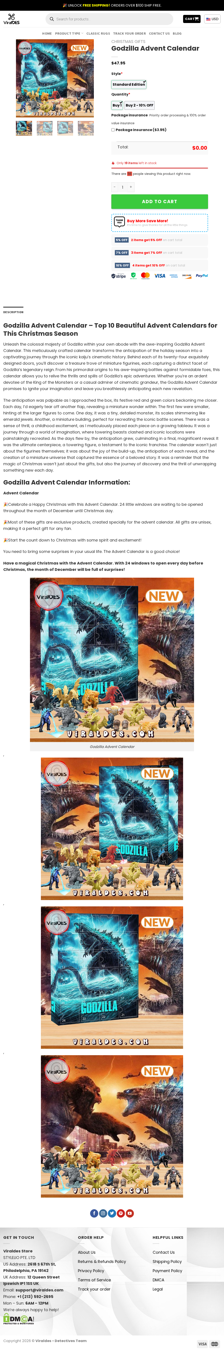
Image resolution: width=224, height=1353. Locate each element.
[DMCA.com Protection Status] (18, 1318)
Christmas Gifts (128, 41)
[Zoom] (22, 111)
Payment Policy (167, 1270)
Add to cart (159, 201)
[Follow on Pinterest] (121, 1213)
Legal (158, 1289)
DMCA (158, 1280)
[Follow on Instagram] (103, 1213)
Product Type (67, 33)
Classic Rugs (98, 33)
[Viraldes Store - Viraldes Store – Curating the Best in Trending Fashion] (16, 19)
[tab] (13, 312)
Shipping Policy (167, 1261)
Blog (177, 33)
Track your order (129, 33)
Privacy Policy (91, 1270)
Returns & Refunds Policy (102, 1261)
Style (117, 73)
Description (13, 312)
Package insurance (129, 115)
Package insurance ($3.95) (141, 129)
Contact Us (159, 33)
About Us (87, 1252)
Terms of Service (94, 1280)
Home (47, 33)
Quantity (120, 94)
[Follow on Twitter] (112, 1213)
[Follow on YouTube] (130, 1213)
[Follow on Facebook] (94, 1213)
